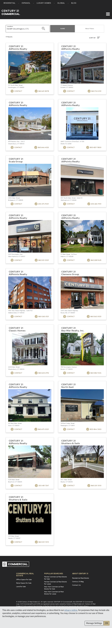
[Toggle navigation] (108, 13)
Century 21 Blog (78, 581)
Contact (18, 91)
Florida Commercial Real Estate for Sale (55, 578)
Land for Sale (21, 586)
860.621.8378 (43, 91)
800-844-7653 (95, 429)
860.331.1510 (96, 485)
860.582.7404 (95, 373)
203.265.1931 (96, 204)
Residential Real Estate (80, 578)
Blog (73, 3)
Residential (9, 3)
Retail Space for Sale (23, 583)
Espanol (26, 3)
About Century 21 (80, 573)
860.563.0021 (95, 316)
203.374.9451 (43, 204)
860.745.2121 (96, 91)
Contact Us (76, 585)
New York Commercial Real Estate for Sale (54, 588)
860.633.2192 (43, 373)
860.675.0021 (43, 429)
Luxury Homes (44, 3)
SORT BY (92, 38)
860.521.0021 (43, 260)
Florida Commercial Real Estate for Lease (55, 583)
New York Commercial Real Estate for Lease (54, 593)
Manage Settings (94, 623)
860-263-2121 (43, 316)
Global (61, 3)
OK (106, 623)
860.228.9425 (96, 260)
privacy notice (70, 610)
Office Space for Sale (24, 579)
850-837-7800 (95, 147)
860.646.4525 (43, 147)
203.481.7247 (43, 485)
